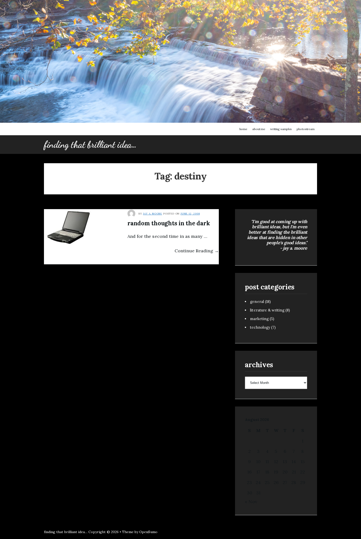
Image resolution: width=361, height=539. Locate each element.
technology (260, 327)
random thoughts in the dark (168, 223)
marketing (259, 318)
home (243, 129)
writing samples (281, 129)
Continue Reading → (197, 251)
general (257, 301)
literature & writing (267, 310)
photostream (306, 129)
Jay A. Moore (152, 213)
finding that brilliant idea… (90, 144)
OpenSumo (148, 532)
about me (258, 129)
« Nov (251, 501)
